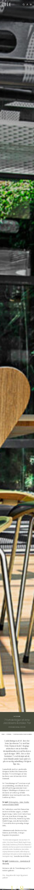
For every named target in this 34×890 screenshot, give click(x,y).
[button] (29, 888)
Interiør (17, 716)
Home (3, 734)
